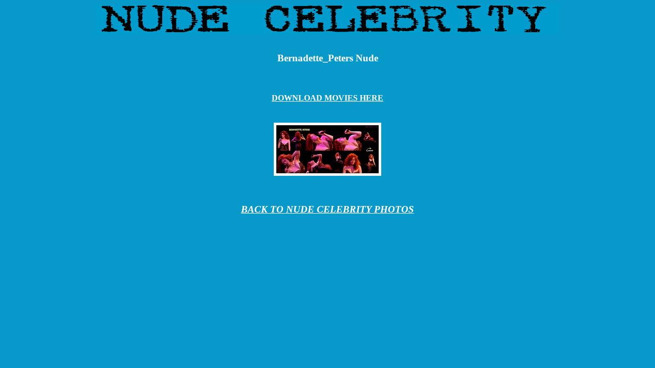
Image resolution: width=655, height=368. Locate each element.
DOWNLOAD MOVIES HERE (327, 98)
